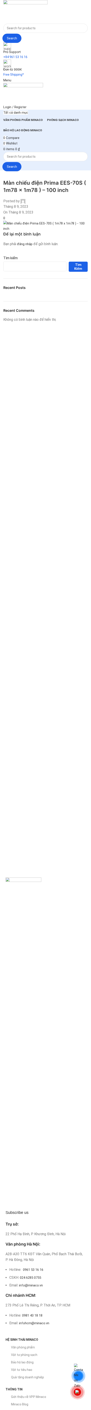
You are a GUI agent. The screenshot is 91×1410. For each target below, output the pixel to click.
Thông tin (14, 1389)
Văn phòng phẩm (23, 1347)
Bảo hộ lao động (22, 1362)
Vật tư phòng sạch (24, 1355)
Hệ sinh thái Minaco (22, 1339)
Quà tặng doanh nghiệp (27, 1377)
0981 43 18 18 (32, 1315)
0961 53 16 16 (32, 1270)
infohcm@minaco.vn (34, 1323)
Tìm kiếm (10, 258)
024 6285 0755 (30, 1278)
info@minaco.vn (31, 1285)
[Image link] (23, 1042)
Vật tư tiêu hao (21, 1370)
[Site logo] (25, 12)
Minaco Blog (19, 1404)
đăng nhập (24, 244)
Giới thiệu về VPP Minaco (28, 1397)
